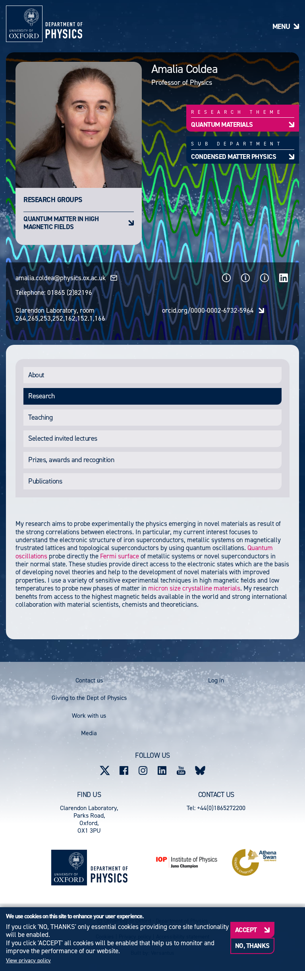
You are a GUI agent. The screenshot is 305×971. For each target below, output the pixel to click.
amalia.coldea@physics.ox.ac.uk (60, 278)
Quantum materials (222, 124)
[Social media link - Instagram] (143, 770)
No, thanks (252, 945)
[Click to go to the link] (226, 278)
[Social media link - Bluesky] (200, 770)
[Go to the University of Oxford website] (69, 867)
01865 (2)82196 (69, 292)
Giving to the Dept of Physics (89, 698)
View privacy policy (28, 961)
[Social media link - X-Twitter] (105, 770)
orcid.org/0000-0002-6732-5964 (208, 310)
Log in (216, 680)
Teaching (40, 417)
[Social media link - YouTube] (181, 770)
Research (41, 396)
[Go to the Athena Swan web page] (254, 862)
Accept (246, 929)
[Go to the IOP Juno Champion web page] (187, 862)
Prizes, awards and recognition (71, 459)
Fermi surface (120, 556)
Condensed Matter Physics (233, 156)
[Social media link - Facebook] (124, 770)
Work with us (89, 715)
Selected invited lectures (62, 438)
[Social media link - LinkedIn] (162, 770)
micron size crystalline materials (194, 588)
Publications (45, 481)
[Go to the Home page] (109, 867)
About (36, 375)
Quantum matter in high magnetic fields (60, 222)
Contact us (89, 680)
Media (89, 733)
